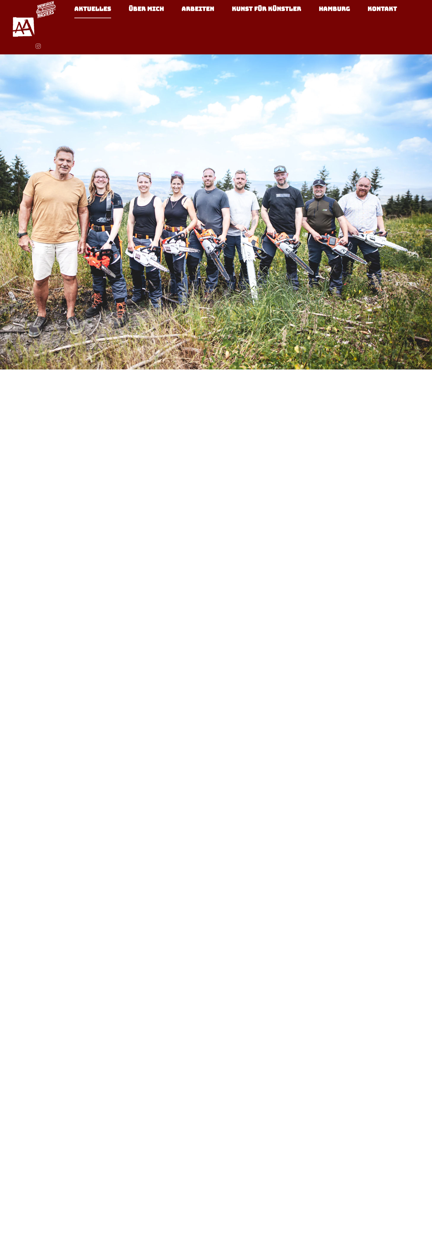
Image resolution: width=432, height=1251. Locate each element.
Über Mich (146, 9)
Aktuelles (92, 9)
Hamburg (334, 9)
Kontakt (382, 9)
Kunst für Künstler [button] (266, 9)
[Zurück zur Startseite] (23, 27)
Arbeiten (198, 9)
